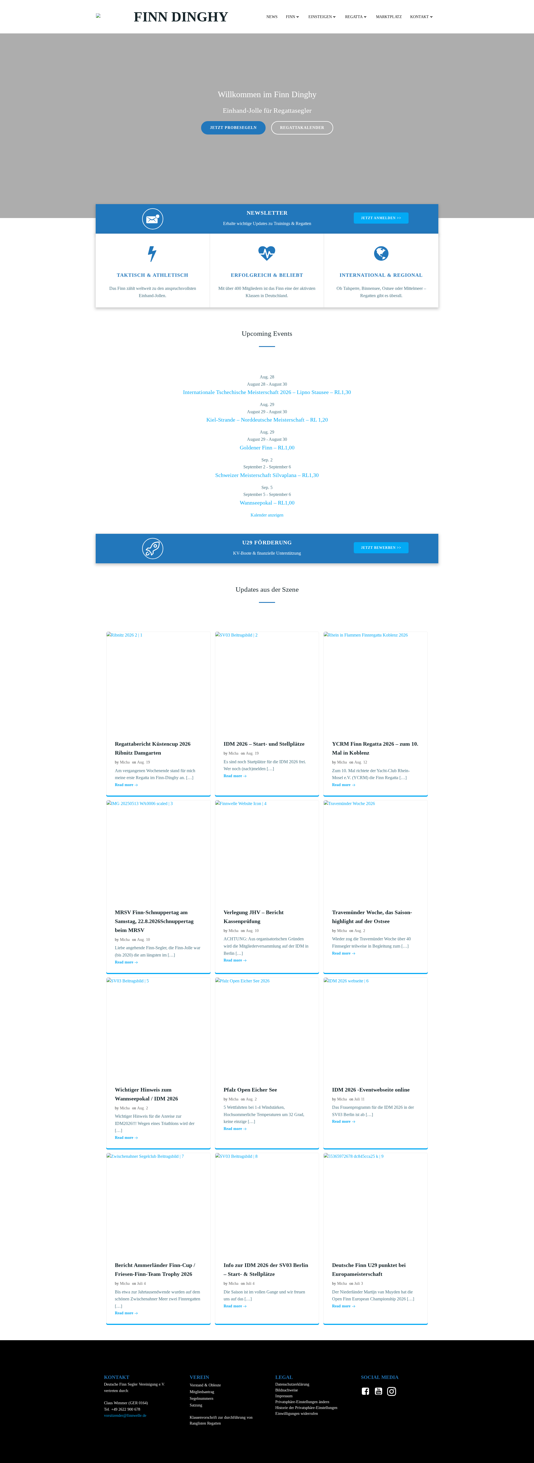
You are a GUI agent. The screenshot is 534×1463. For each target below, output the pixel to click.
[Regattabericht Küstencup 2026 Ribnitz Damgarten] (158, 681)
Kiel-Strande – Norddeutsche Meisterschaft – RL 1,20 (267, 420)
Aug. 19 (143, 762)
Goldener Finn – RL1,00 (267, 447)
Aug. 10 (143, 940)
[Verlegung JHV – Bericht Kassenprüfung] (267, 849)
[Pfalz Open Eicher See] (267, 1026)
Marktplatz (389, 17)
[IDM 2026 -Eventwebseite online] (375, 1026)
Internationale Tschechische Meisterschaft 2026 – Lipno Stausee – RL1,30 (267, 392)
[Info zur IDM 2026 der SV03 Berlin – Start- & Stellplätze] (267, 1202)
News (272, 17)
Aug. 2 (359, 931)
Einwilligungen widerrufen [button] (296, 1413)
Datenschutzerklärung (292, 1384)
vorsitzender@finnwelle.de (125, 1415)
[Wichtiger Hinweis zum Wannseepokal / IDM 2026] (158, 1026)
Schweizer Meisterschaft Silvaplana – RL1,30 (267, 475)
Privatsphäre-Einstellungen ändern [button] (302, 1402)
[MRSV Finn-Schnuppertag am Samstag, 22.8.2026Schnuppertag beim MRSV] (158, 849)
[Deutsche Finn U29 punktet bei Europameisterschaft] (375, 1202)
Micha (125, 762)
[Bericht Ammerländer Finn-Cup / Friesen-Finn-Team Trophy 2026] (158, 1202)
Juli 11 (359, 1099)
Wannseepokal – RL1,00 (267, 503)
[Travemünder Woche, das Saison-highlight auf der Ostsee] (375, 849)
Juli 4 (141, 1283)
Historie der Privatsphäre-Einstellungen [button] (306, 1408)
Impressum (284, 1396)
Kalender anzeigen (267, 515)
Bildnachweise (286, 1390)
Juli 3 (358, 1283)
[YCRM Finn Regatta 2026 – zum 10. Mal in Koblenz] (375, 681)
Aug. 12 (360, 762)
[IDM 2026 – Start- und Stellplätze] (267, 681)
